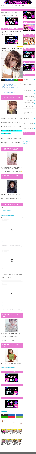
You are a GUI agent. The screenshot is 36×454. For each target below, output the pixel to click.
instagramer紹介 (4, 411)
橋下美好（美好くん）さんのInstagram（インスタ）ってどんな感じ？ (12, 86)
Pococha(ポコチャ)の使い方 (28, 90)
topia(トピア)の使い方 (27, 120)
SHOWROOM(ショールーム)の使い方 (29, 93)
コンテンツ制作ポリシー (27, 141)
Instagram (9, 411)
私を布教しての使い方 (27, 109)
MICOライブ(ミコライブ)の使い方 (29, 107)
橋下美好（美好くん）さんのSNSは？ (8, 89)
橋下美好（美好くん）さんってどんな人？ (9, 84)
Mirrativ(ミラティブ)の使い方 (28, 128)
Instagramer (14, 411)
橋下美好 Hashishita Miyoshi (10, 245)
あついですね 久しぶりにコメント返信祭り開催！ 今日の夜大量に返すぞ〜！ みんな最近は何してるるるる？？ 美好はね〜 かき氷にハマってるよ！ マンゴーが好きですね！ (12, 276)
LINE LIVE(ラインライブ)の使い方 (29, 97)
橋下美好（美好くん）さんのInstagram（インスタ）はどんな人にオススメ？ (12, 88)
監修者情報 (25, 143)
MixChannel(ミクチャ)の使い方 (28, 100)
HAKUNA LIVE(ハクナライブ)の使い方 (29, 103)
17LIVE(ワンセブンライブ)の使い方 (28, 85)
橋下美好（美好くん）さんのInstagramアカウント (10, 92)
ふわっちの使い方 (26, 118)
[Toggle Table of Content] (21, 83)
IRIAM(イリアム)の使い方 (28, 115)
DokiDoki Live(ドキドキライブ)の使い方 (28, 113)
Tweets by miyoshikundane (6, 210)
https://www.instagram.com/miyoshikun (8, 215)
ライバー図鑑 (26, 79)
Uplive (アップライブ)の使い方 (28, 123)
